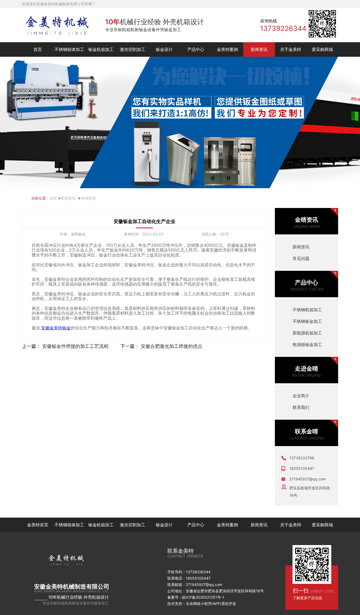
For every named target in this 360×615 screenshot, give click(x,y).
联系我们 (301, 407)
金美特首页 (37, 524)
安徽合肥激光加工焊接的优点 (171, 346)
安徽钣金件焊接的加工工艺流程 (75, 346)
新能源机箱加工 (307, 332)
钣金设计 (164, 49)
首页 (37, 49)
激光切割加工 (132, 49)
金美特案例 (227, 49)
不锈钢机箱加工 (307, 309)
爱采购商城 (322, 49)
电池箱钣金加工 (307, 344)
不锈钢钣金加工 (307, 321)
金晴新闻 (88, 198)
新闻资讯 (259, 49)
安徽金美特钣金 (56, 327)
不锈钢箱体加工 (69, 49)
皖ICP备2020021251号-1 (203, 597)
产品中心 (195, 49)
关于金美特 (290, 49)
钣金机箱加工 (101, 49)
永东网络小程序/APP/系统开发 (211, 603)
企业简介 (301, 395)
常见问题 (301, 258)
